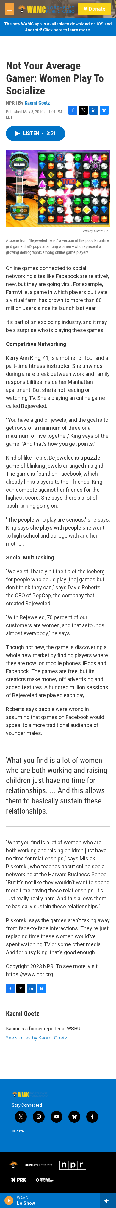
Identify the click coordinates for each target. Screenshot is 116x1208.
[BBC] (39, 1165)
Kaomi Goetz (37, 103)
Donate (97, 9)
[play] (9, 1201)
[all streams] (108, 1200)
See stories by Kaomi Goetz (36, 1037)
